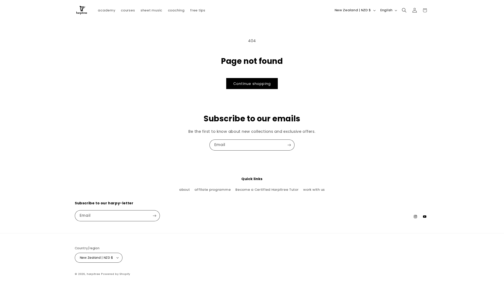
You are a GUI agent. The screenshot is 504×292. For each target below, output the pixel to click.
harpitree (93, 274)
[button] (404, 10)
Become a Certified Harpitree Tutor (266, 189)
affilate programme (213, 189)
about (184, 189)
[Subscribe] (289, 145)
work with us (314, 189)
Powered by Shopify (115, 274)
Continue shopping (252, 83)
